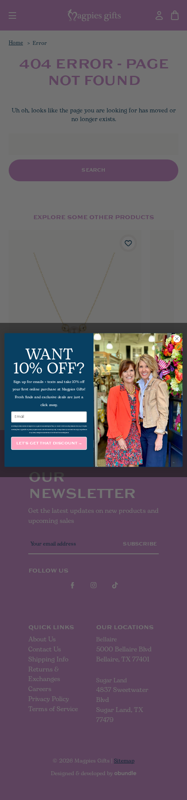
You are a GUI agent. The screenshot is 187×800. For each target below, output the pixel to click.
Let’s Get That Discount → (49, 443)
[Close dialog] (177, 339)
